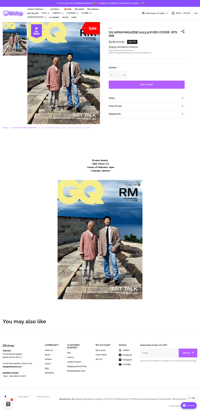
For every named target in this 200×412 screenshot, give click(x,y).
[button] (183, 31)
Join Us (186, 353)
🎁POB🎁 (67, 9)
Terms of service (43, 397)
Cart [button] (195, 13)
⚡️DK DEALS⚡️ (55, 9)
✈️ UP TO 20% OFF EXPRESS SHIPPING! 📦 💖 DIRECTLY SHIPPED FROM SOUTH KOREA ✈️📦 (100, 3)
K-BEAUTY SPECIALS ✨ (36, 9)
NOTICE (65, 17)
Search (178, 13)
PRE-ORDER (79, 9)
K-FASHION (71, 13)
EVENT (74, 17)
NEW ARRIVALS (93, 9)
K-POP (44, 13)
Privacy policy (23, 397)
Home (5, 128)
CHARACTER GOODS (35, 17)
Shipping (112, 47)
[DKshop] (13, 13)
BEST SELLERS (32, 13)
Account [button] (186, 13)
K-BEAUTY (57, 13)
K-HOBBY (85, 13)
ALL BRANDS (54, 17)
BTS (110, 28)
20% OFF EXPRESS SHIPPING (24, 128)
